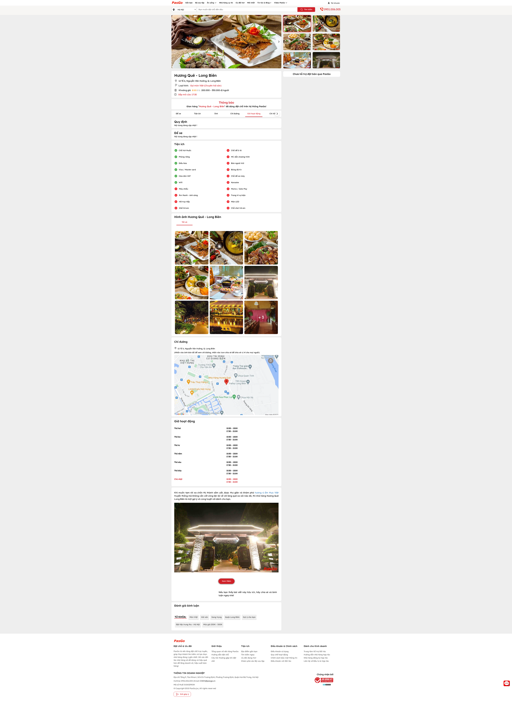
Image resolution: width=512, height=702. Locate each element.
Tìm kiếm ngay (247, 654)
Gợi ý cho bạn (249, 617)
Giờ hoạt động (253, 113)
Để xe (178, 113)
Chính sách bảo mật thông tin (284, 658)
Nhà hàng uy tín (226, 3)
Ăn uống (211, 3)
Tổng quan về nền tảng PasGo (225, 651)
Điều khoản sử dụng (280, 651)
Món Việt (194, 617)
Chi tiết (272, 113)
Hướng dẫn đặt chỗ (220, 654)
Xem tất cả (326, 60)
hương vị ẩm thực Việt (267, 492)
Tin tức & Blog (263, 3)
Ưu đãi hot (240, 3)
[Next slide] (278, 42)
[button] (297, 23)
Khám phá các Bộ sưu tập (252, 661)
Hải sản (204, 617)
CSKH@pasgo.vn (207, 681)
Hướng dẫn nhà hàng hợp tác (317, 654)
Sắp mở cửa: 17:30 (187, 94)
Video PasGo (279, 3)
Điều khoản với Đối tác (281, 661)
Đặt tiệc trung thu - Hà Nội (188, 624)
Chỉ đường (234, 113)
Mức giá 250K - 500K (212, 624)
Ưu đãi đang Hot (248, 658)
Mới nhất (251, 3)
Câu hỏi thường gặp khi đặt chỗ (223, 659)
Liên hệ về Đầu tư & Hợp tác (316, 661)
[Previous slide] (174, 42)
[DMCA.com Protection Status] (321, 684)
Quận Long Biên (232, 617)
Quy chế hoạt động (279, 654)
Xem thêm (226, 581)
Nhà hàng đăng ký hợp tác (316, 658)
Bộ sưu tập (199, 3)
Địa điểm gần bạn (249, 651)
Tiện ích (197, 113)
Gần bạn (189, 3)
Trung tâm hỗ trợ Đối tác (315, 651)
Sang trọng (216, 617)
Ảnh (216, 113)
